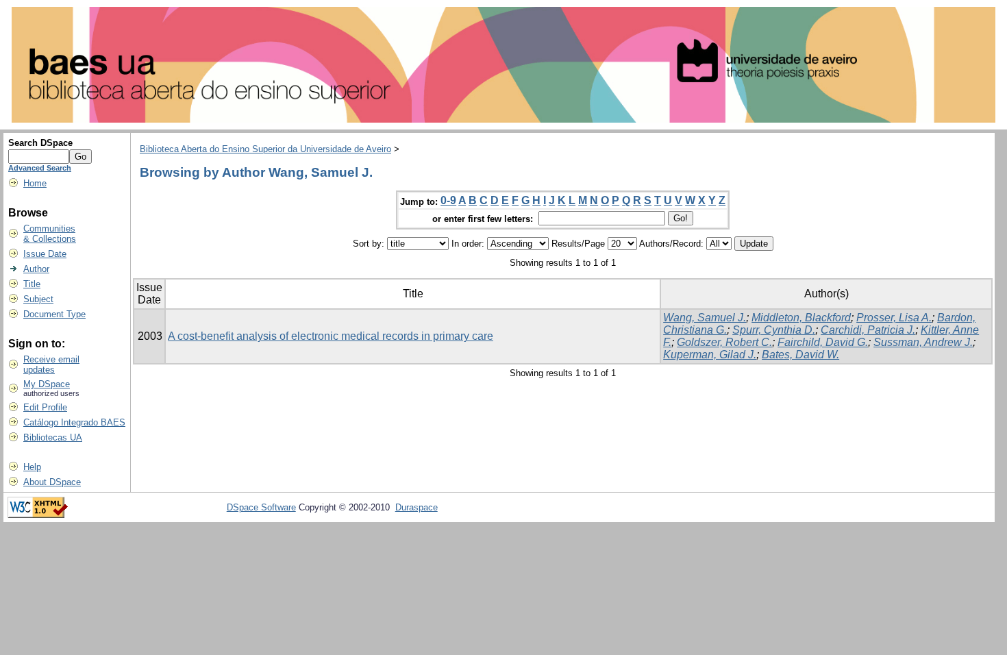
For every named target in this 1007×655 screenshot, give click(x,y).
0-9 (448, 200)
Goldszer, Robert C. (724, 342)
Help (32, 467)
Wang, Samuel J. (704, 317)
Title (31, 284)
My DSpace (46, 384)
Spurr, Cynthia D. (773, 330)
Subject (38, 299)
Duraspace (416, 507)
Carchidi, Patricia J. (868, 330)
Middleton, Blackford (801, 317)
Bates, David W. (800, 354)
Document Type (54, 314)
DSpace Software (261, 507)
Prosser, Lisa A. (894, 317)
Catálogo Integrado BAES (74, 422)
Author (36, 269)
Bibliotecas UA (52, 437)
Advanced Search (39, 168)
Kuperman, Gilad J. (709, 354)
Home (35, 183)
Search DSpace (40, 143)
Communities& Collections (49, 233)
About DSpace (52, 482)
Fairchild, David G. (823, 342)
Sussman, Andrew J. (923, 342)
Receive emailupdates (51, 364)
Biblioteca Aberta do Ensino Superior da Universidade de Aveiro (265, 149)
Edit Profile (45, 407)
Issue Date (44, 254)
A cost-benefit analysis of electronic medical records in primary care (330, 336)
